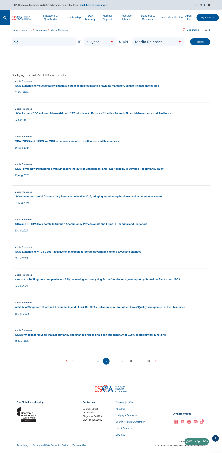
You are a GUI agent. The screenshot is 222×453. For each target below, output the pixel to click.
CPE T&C (120, 434)
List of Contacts (124, 428)
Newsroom (41, 30)
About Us (188, 17)
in (80, 41)
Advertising (22, 445)
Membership (73, 17)
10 (148, 361)
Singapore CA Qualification (51, 17)
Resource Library (126, 17)
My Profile (206, 17)
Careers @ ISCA (124, 402)
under (124, 41)
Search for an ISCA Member (130, 421)
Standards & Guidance (148, 17)
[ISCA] (21, 18)
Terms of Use (79, 445)
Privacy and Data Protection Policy (50, 445)
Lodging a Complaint (126, 415)
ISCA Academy (90, 17)
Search (200, 42)
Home (15, 30)
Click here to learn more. (94, 5)
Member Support (107, 17)
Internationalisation (172, 17)
